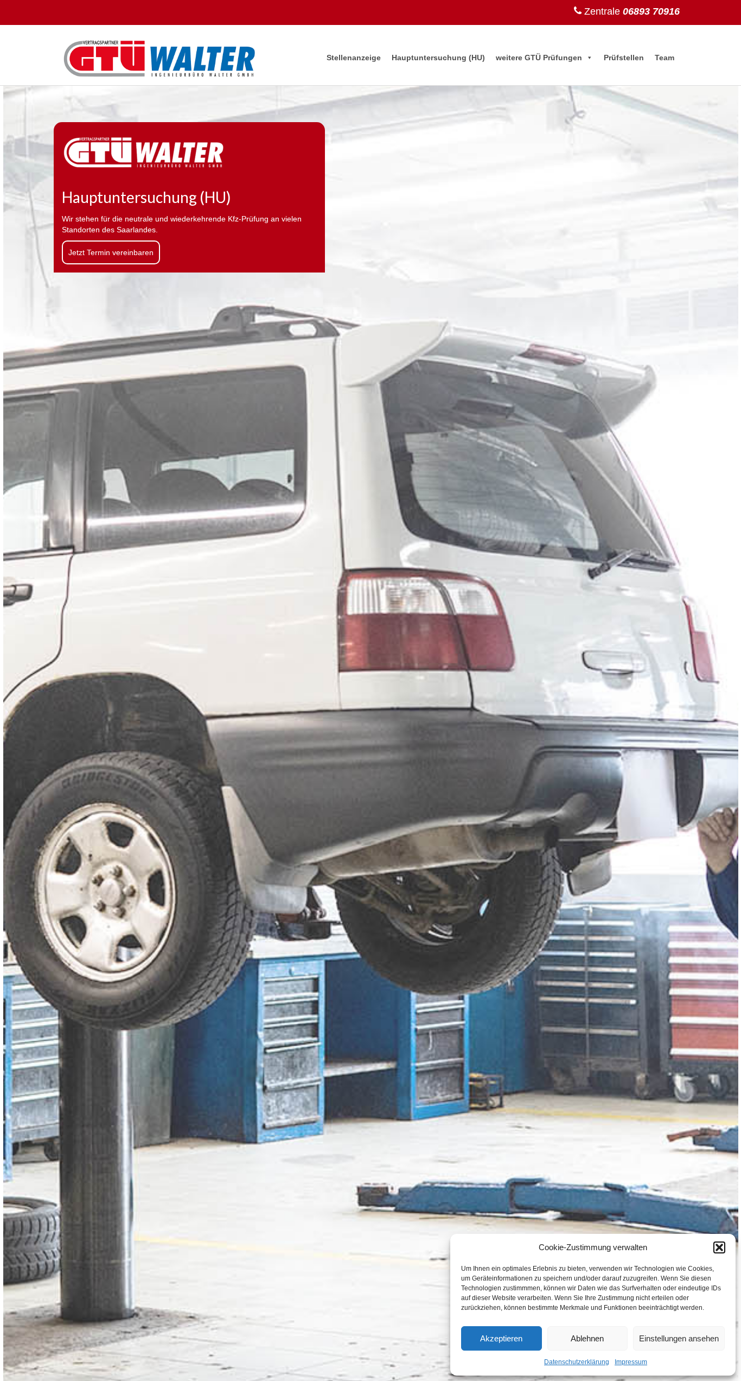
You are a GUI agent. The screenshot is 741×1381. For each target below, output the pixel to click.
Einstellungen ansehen (679, 1338)
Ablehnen (587, 1338)
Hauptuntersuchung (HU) (438, 57)
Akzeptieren (501, 1338)
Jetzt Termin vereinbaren (111, 252)
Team (664, 57)
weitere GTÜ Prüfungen (539, 57)
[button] (719, 1247)
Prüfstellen (624, 57)
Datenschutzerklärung (576, 1362)
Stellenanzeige (354, 57)
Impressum (631, 1362)
